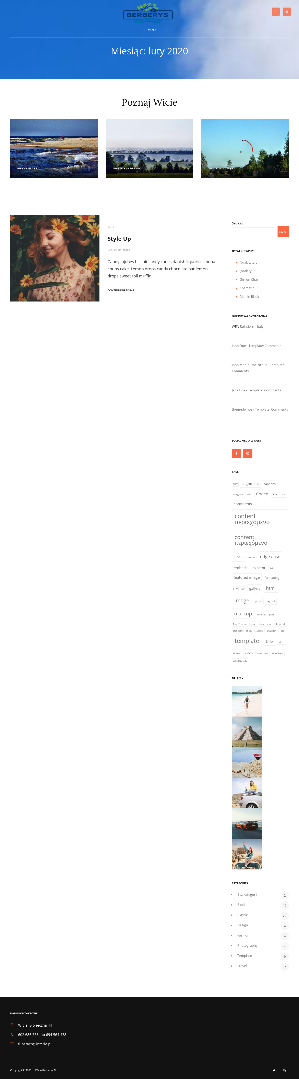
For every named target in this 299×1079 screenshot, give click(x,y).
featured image (247, 577)
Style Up (119, 238)
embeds (241, 567)
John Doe (239, 345)
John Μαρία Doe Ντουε (249, 365)
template (247, 641)
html (271, 588)
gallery (255, 588)
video (249, 653)
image (241, 600)
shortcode (280, 624)
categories (238, 494)
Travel (242, 966)
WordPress (277, 653)
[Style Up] (54, 258)
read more (266, 624)
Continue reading (121, 290)
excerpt (259, 567)
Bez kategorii (247, 894)
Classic (242, 915)
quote (254, 624)
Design (242, 925)
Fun (243, 589)
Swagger (271, 630)
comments (243, 503)
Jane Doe (239, 390)
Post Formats (240, 624)
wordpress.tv (240, 660)
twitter (281, 642)
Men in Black (249, 296)
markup (243, 613)
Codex (262, 494)
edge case (270, 556)
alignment (250, 483)
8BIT (235, 484)
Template (244, 955)
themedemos (242, 409)
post (271, 614)
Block (241, 904)
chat (249, 494)
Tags (281, 630)
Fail (271, 568)
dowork (251, 557)
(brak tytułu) (249, 262)
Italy (260, 326)
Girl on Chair (249, 279)
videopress (262, 653)
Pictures (261, 614)
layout (270, 601)
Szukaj (237, 223)
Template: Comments (265, 345)
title (269, 641)
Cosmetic (247, 288)
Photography (247, 945)
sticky (249, 630)
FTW (235, 589)
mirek (126, 250)
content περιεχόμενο (252, 519)
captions (270, 484)
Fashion (112, 227)
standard (238, 630)
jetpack (259, 601)
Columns (279, 494)
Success (259, 630)
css (238, 556)
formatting (271, 577)
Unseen (237, 653)
